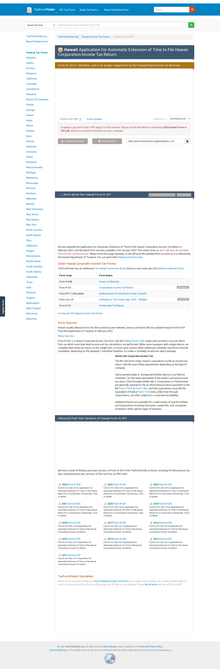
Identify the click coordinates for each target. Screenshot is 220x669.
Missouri (31, 188)
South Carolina (34, 266)
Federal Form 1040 (134, 341)
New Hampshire (34, 209)
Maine (29, 156)
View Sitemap (109, 646)
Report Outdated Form (116, 9)
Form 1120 (144, 391)
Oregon (30, 251)
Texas (29, 282)
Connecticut (32, 89)
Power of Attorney (109, 281)
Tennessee (32, 277)
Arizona (30, 68)
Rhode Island (33, 261)
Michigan (31, 172)
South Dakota (33, 271)
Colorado (31, 84)
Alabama (31, 57)
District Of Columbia (37, 99)
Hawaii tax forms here (130, 257)
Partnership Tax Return (111, 305)
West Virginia (33, 308)
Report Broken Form (37, 41)
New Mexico (32, 219)
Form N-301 (71, 484)
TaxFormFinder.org (36, 36)
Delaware (31, 94)
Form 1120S (125, 388)
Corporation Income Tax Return (116, 287)
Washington (32, 303)
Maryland (31, 162)
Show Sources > (66, 336)
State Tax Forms (89, 9)
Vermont (31, 292)
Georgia (30, 110)
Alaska (30, 63)
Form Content (94, 119)
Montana (31, 193)
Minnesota (32, 177)
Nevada (30, 203)
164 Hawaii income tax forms (110, 268)
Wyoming (31, 318)
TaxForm (44, 9)
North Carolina (34, 230)
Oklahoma (31, 245)
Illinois (29, 125)
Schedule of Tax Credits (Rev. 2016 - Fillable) (123, 299)
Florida (30, 104)
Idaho (29, 120)
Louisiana (31, 151)
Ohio (28, 240)
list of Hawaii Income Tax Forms (111, 581)
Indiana (30, 130)
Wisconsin (31, 313)
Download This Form (74, 141)
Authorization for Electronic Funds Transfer (123, 293)
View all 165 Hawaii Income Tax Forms (82, 313)
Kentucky (31, 146)
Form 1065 (141, 388)
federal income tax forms (170, 268)
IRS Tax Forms (67, 9)
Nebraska (31, 198)
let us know (151, 584)
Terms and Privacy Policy (150, 646)
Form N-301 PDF (69, 119)
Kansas (30, 141)
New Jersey (32, 214)
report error (3, 307)
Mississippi (32, 183)
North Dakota (33, 235)
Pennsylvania (33, 256)
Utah (28, 287)
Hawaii (30, 115)
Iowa (28, 136)
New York (31, 224)
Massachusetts (34, 167)
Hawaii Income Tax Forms (96, 36)
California (31, 78)
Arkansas (31, 73)
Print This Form (108, 141)
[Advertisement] (124, 92)
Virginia (30, 297)
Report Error (159, 119)
